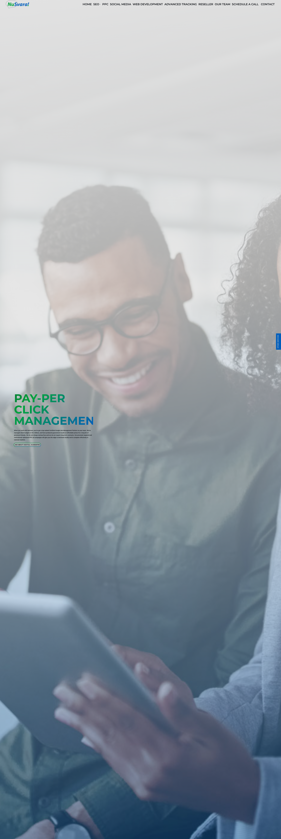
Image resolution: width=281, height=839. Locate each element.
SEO (96, 4)
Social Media (120, 4)
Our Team (222, 4)
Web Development (148, 4)
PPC (105, 4)
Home (87, 4)
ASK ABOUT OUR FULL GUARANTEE (27, 445)
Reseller (205, 4)
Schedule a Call (245, 4)
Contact (268, 4)
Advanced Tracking (180, 4)
